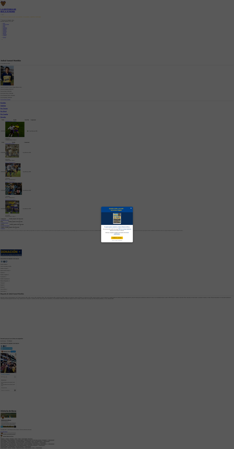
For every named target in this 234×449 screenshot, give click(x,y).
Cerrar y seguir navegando (117, 240)
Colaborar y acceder (117, 237)
